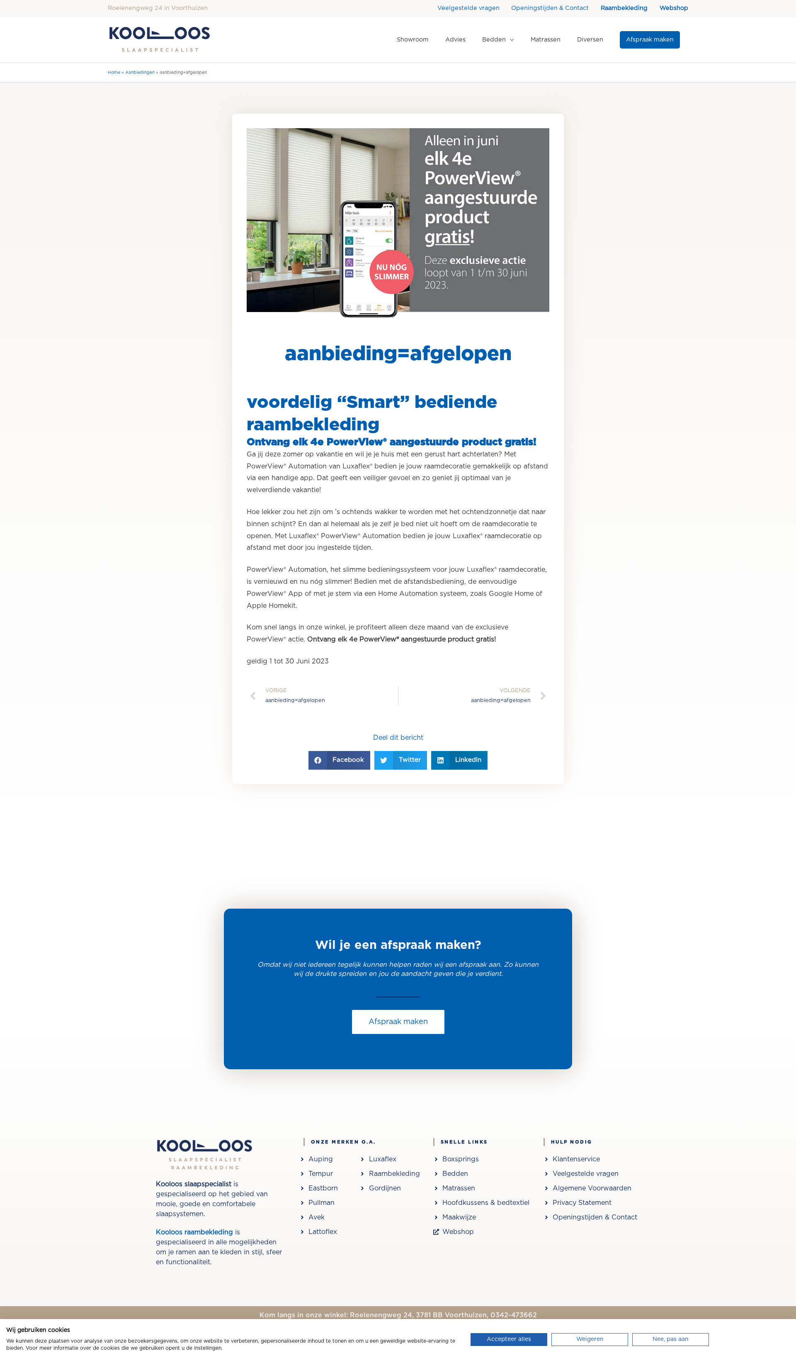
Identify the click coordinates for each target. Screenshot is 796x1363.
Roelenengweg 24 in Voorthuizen (158, 8)
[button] (650, 40)
